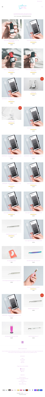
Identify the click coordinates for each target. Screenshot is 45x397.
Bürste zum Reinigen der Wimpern (33, 287)
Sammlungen (19, 16)
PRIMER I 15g (33, 92)
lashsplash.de (25, 393)
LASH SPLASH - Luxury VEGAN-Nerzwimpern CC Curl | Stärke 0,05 (11, 156)
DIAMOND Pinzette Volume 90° (11, 234)
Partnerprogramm (22, 377)
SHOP (22, 358)
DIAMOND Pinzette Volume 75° (33, 308)
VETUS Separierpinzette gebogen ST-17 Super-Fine (11, 280)
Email (23, 371)
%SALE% (22, 361)
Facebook (23, 368)
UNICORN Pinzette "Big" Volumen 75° (33, 260)
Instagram (23, 370)
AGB (22, 382)
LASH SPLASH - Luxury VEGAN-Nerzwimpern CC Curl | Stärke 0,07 (11, 99)
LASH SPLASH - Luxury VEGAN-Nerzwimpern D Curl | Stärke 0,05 (11, 316)
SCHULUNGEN (22, 359)
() (39, 1)
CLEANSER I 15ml (11, 121)
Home (15, 16)
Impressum (22, 380)
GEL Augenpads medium (11, 260)
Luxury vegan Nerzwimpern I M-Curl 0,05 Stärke (33, 240)
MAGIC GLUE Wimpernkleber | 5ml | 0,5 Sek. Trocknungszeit (11, 70)
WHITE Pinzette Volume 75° (33, 336)
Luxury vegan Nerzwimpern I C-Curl (33, 183)
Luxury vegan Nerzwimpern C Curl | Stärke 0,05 (33, 212)
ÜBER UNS (22, 362)
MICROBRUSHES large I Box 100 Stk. (11, 336)
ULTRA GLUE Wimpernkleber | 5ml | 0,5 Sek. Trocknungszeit (33, 70)
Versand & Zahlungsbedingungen (22, 378)
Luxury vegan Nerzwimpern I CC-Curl (33, 40)
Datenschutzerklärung (22, 381)
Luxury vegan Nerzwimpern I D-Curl (33, 128)
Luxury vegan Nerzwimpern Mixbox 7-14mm (11, 212)
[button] (11, 43)
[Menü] (2, 6)
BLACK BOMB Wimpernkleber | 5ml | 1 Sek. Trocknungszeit (11, 41)
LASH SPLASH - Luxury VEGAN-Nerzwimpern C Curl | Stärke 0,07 (11, 184)
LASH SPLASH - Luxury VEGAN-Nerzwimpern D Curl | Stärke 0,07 (33, 156)
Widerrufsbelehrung (22, 384)
